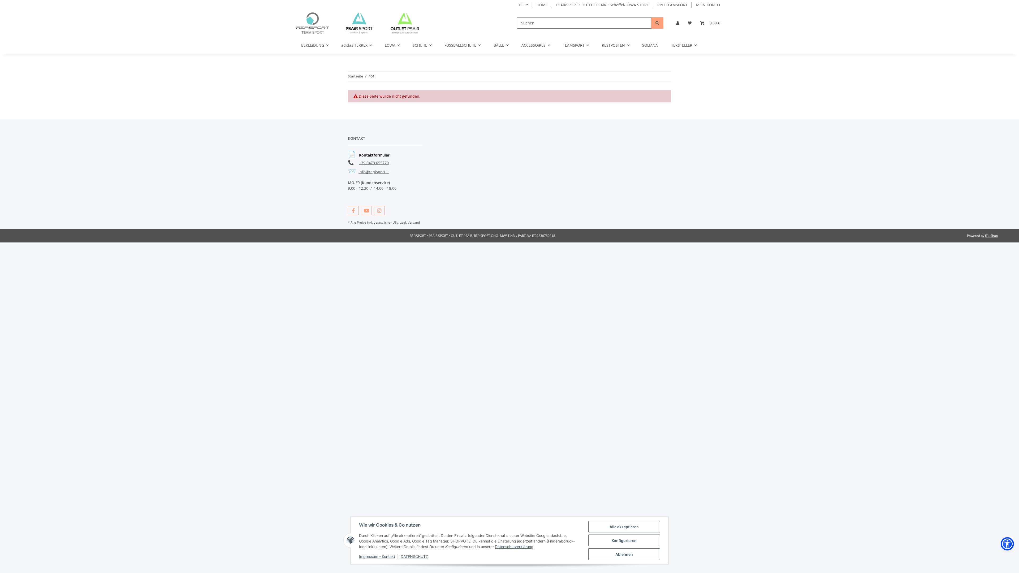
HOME (542, 4)
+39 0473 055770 (374, 162)
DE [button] (521, 4)
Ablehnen (624, 554)
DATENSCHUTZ (414, 556)
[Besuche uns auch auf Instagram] (379, 210)
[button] (678, 23)
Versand (414, 222)
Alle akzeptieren (624, 526)
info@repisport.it (374, 171)
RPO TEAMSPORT (672, 4)
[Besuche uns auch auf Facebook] (353, 210)
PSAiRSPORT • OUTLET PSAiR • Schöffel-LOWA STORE (602, 4)
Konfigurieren (624, 540)
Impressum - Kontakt (377, 556)
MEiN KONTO (708, 4)
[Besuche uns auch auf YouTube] (366, 210)
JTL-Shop (991, 235)
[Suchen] (657, 23)
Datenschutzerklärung (514, 546)
